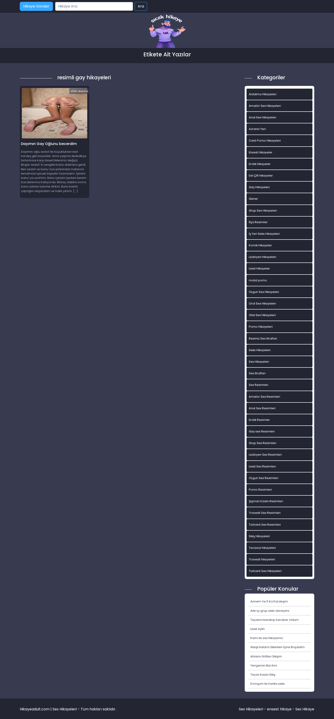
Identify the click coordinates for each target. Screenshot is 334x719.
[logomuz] (167, 31)
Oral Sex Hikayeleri (262, 303)
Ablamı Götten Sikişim (266, 656)
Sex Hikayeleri (259, 362)
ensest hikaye (279, 709)
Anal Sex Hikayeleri (262, 117)
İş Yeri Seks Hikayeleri (264, 234)
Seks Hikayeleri (260, 350)
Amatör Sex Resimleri (264, 397)
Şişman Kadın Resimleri (266, 501)
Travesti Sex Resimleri (265, 513)
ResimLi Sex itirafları (263, 338)
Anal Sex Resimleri (262, 408)
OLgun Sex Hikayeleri (264, 292)
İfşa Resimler (258, 222)
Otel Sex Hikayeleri (262, 315)
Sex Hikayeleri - (253, 709)
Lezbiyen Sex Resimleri (265, 455)
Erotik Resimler (259, 420)
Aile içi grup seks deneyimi (269, 611)
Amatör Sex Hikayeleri (265, 106)
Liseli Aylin (257, 629)
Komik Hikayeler (260, 245)
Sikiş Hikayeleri (259, 536)
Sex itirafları (257, 373)
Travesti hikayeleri (262, 559)
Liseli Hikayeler (259, 268)
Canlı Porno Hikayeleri (265, 140)
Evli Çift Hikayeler (261, 175)
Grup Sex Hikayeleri (263, 210)
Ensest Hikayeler (260, 152)
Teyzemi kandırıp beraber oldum (274, 620)
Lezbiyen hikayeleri (262, 257)
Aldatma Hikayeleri (263, 94)
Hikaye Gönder (36, 6)
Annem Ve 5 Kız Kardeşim (269, 601)
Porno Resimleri (260, 490)
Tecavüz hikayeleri (262, 548)
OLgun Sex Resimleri (263, 478)
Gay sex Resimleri (262, 431)
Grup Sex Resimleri (262, 443)
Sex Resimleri (258, 385)
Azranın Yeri (257, 129)
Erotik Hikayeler (260, 164)
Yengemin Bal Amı (263, 665)
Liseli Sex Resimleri (262, 466)
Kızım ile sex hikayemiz (266, 638)
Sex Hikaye (304, 709)
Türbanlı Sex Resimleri (265, 525)
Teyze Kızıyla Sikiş (262, 675)
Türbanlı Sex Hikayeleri (265, 571)
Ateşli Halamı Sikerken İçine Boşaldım (277, 647)
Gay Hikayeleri (259, 187)
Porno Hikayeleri (261, 327)
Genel (253, 199)
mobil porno (258, 280)
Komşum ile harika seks (267, 684)
